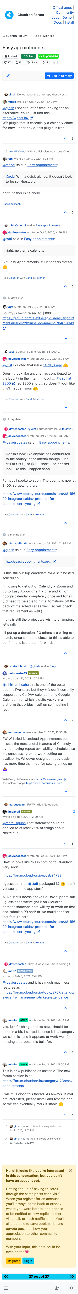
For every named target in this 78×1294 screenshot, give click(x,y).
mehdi (13, 151)
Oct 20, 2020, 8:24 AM (54, 358)
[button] (6, 1288)
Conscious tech (11, 203)
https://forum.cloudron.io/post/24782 (32, 875)
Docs (58, 22)
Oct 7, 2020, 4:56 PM (53, 232)
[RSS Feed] (54, 62)
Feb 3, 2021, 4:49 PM (55, 1020)
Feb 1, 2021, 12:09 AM (29, 816)
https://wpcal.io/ (15, 118)
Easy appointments (42, 165)
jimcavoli (13, 811)
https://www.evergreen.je (51, 779)
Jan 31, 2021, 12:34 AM (56, 543)
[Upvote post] (65, 138)
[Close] (70, 1170)
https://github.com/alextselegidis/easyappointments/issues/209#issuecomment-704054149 (38, 320)
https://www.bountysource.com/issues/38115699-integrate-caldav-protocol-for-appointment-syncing (38, 499)
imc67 (11, 971)
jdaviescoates (16, 232)
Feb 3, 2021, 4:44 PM (28, 976)
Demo (67, 17)
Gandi (29, 277)
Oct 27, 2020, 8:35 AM (54, 436)
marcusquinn (16, 732)
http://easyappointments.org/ (29, 561)
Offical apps (62, 7)
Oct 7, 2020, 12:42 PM (43, 101)
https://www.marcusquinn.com (44, 783)
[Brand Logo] (9, 15)
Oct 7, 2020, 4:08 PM (39, 158)
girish (12, 94)
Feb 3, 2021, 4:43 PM (53, 855)
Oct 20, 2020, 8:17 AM (41, 307)
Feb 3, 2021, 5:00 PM (55, 1064)
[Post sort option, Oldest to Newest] (8, 75)
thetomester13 (17, 673)
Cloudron (14, 277)
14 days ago (52, 365)
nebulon (12, 1020)
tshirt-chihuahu (17, 543)
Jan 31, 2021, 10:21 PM (29, 678)
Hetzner (40, 277)
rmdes (11, 101)
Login (28, 1261)
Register (14, 1261)
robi (10, 158)
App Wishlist (50, 56)
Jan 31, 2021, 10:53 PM (53, 732)
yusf (10, 307)
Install (69, 22)
